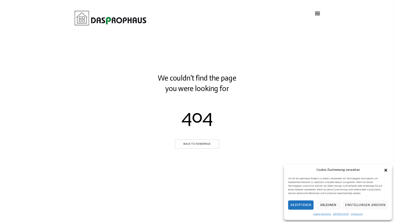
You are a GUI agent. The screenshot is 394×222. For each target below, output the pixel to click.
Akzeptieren (300, 205)
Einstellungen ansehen (365, 205)
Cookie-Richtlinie (322, 214)
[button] (386, 170)
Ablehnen (328, 205)
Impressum (357, 214)
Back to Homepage (196, 144)
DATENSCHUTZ (341, 214)
